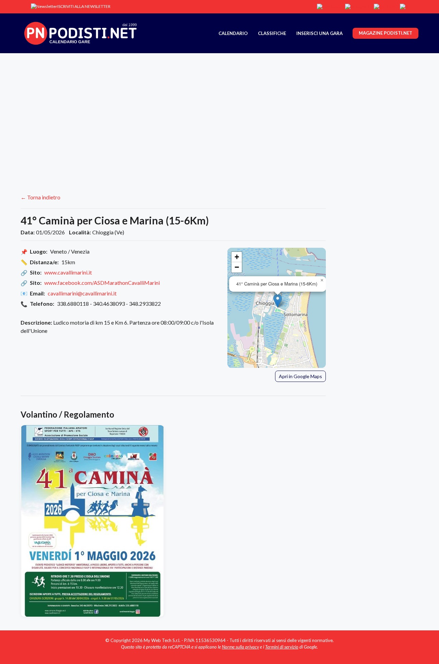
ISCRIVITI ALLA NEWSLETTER (83, 6)
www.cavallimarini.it (68, 272)
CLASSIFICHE (272, 33)
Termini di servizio (281, 647)
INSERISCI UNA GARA (319, 33)
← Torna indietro (40, 197)
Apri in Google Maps (300, 376)
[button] (277, 301)
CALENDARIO (233, 33)
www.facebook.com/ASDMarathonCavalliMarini (102, 282)
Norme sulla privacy (240, 647)
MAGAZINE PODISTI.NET (385, 33)
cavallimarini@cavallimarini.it (82, 293)
